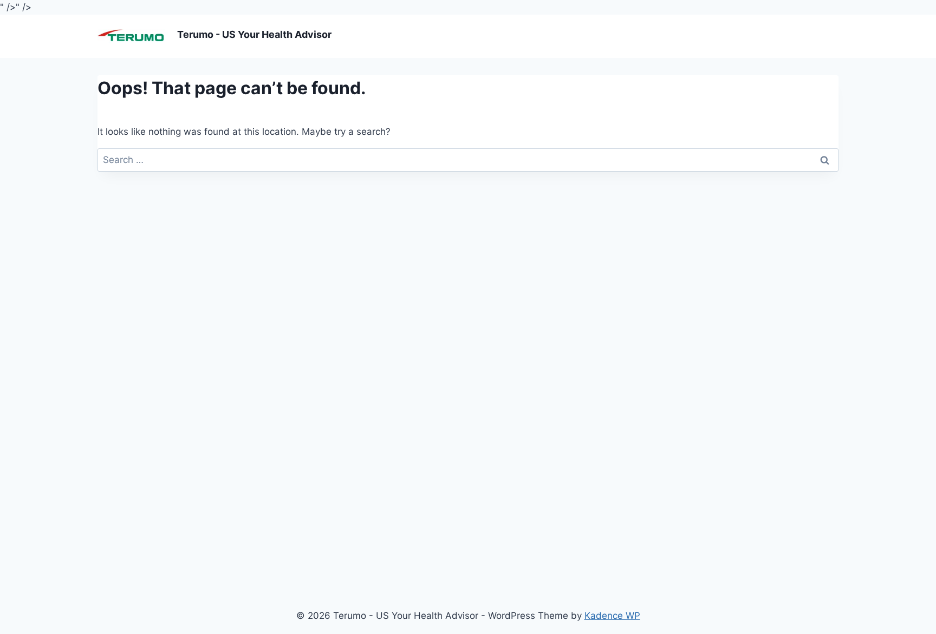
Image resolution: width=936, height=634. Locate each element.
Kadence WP (612, 615)
